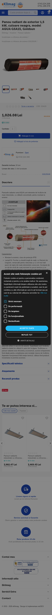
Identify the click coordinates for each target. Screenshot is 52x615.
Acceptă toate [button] (27, 328)
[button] (26, 340)
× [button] (47, 273)
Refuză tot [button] (26, 335)
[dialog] (26, 307)
